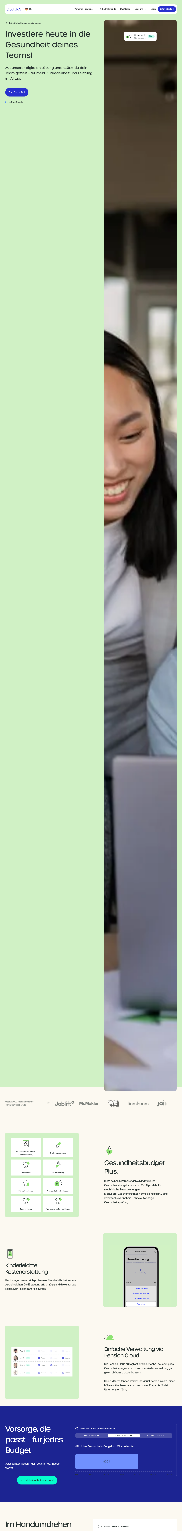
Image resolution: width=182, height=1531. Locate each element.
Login (153, 9)
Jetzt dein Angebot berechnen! (37, 1480)
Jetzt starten (167, 9)
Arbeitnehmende (108, 9)
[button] (28, 9)
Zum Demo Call (17, 92)
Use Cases (125, 9)
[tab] (92, 1435)
